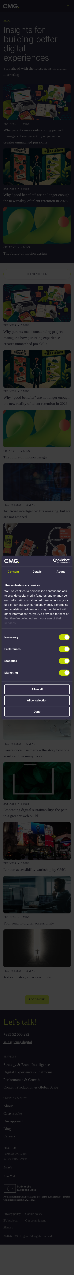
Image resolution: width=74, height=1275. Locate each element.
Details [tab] (37, 571)
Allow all (37, 689)
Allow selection (37, 700)
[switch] (64, 649)
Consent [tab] (13, 571)
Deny (37, 711)
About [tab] (61, 571)
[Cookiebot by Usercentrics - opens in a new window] (53, 561)
